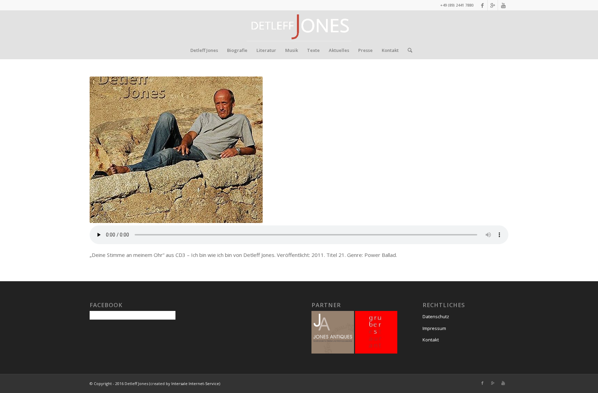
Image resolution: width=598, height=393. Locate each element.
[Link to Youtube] (503, 5)
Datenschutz (436, 316)
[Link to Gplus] (493, 5)
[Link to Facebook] (482, 5)
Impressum (434, 328)
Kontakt (431, 340)
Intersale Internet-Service (195, 383)
